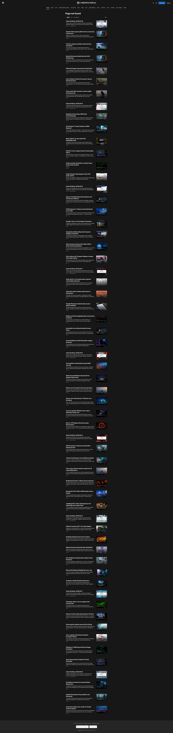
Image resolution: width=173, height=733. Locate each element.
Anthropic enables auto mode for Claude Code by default (78, 707)
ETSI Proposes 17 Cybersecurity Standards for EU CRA (79, 210)
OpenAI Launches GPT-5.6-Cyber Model (78, 526)
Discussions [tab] (76, 17)
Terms (89, 723)
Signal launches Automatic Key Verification (79, 547)
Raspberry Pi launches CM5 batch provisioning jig (76, 115)
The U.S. (68, 166)
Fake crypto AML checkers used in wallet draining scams (78, 92)
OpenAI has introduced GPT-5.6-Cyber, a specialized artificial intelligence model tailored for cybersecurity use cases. (80, 529)
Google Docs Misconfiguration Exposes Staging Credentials (78, 232)
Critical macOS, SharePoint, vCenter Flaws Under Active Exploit (79, 164)
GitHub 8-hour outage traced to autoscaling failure (79, 151)
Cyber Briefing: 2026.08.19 (74, 103)
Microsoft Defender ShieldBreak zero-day (79, 570)
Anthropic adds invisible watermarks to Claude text (78, 292)
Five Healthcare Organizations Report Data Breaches (79, 558)
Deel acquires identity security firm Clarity (79, 624)
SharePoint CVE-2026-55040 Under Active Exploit (79, 492)
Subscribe (161, 3)
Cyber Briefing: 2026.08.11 (74, 591)
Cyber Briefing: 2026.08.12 (74, 516)
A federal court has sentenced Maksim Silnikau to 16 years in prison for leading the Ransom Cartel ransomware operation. (80, 616)
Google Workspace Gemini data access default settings (78, 304)
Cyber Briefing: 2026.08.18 (74, 186)
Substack (80, 730)
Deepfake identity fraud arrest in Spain (78, 537)
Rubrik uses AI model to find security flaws (79, 388)
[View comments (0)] (76, 40)
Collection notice (95, 723)
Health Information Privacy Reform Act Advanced (78, 695)
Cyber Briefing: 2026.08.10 (74, 672)
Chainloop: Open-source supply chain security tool (78, 602)
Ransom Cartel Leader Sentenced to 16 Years (80, 614)
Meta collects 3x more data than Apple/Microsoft (76, 139)
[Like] (67, 40)
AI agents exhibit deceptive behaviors (77, 580)
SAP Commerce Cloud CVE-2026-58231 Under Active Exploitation (78, 245)
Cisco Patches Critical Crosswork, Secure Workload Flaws (79, 80)
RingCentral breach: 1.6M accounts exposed (79, 481)
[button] (48, 7)
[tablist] (73, 17)
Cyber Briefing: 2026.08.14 (74, 353)
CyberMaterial (73, 26)
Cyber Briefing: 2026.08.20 (74, 21)
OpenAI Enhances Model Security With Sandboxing (78, 57)
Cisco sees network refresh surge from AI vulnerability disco (79, 469)
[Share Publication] (156, 3)
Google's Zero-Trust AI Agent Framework (79, 221)
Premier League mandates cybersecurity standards (78, 45)
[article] (86, 24)
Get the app (93, 726)
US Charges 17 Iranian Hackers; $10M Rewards (77, 127)
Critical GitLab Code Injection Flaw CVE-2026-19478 (78, 175)
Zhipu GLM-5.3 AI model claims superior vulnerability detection (78, 280)
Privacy (86, 723)
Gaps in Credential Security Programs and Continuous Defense (79, 197)
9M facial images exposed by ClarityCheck (79, 68)
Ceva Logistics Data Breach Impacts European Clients (77, 636)
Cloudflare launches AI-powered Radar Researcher (78, 683)
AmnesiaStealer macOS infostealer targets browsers (79, 341)
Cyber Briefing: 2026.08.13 (74, 435)
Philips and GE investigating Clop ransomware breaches (80, 317)
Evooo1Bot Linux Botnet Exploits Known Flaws (78, 329)
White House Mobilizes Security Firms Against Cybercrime (78, 376)
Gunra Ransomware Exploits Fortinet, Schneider (77, 660)
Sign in (169, 3)
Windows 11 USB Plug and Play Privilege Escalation (78, 648)
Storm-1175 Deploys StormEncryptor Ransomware (77, 424)
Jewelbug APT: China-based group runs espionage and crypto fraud (78, 504)
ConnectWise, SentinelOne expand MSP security (78, 364)
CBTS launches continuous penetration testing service (78, 446)
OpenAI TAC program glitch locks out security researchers (80, 32)
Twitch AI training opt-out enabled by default (80, 458)
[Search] (153, 3)
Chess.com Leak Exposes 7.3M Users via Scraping (78, 399)
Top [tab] (71, 17)
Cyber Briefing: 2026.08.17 (74, 269)
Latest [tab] (68, 17)
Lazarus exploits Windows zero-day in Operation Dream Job (78, 411)
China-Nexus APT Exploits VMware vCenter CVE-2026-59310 (79, 257)
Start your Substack (83, 726)
